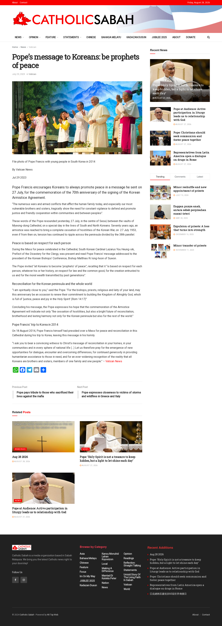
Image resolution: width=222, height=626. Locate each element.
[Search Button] (208, 37)
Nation (105, 582)
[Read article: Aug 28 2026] (43, 436)
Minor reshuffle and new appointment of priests (189, 188)
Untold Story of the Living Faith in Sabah (132, 577)
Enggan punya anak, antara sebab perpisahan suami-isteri (189, 210)
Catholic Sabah (27, 615)
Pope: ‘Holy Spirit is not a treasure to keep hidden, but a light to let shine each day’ (107, 458)
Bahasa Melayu (111, 37)
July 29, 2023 (18, 74)
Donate (190, 37)
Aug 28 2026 (20, 457)
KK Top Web (52, 615)
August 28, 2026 (22, 461)
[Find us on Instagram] (23, 580)
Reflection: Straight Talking (132, 564)
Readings (20, 449)
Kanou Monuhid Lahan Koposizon (110, 556)
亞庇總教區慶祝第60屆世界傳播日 (168, 593)
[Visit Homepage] (74, 19)
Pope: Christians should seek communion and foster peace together (189, 136)
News (18, 37)
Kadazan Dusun (136, 37)
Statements (71, 37)
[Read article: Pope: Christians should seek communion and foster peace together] (160, 138)
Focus (83, 571)
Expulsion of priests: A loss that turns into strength (191, 228)
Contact (23, 2)
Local (105, 563)
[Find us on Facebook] (15, 580)
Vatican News (113, 361)
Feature (51, 37)
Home (15, 47)
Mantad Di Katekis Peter (109, 577)
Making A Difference (108, 569)
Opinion (33, 37)
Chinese (91, 37)
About (15, 2)
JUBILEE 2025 (159, 37)
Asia (82, 553)
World (127, 589)
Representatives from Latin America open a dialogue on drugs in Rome (191, 156)
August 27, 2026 (89, 465)
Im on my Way (87, 576)
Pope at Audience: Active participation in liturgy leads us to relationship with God (39, 510)
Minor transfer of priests (189, 245)
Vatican (32, 47)
